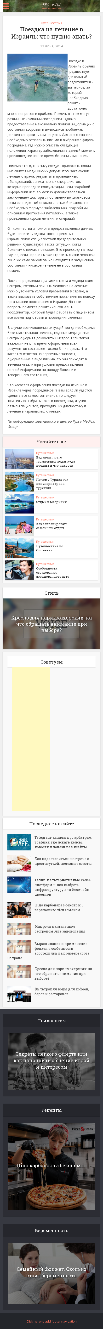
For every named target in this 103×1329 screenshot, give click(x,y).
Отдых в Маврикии (51, 502)
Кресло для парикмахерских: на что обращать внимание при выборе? (51, 623)
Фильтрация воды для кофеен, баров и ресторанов (61, 991)
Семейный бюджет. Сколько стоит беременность (51, 1272)
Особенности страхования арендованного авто (52, 572)
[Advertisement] (31, 739)
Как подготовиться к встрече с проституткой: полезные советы (63, 861)
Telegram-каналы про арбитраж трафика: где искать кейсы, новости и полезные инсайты (63, 842)
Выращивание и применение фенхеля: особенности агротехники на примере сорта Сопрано (48, 950)
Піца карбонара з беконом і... (51, 1165)
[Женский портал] (51, 5)
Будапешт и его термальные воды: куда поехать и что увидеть (55, 461)
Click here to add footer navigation (52, 1321)
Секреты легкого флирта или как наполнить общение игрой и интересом (52, 1060)
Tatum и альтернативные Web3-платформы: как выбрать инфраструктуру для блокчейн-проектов (62, 887)
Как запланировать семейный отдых (52, 526)
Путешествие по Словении (49, 548)
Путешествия (52, 23)
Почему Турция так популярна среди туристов (52, 483)
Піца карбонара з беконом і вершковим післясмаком (58, 907)
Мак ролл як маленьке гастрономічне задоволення (60, 928)
